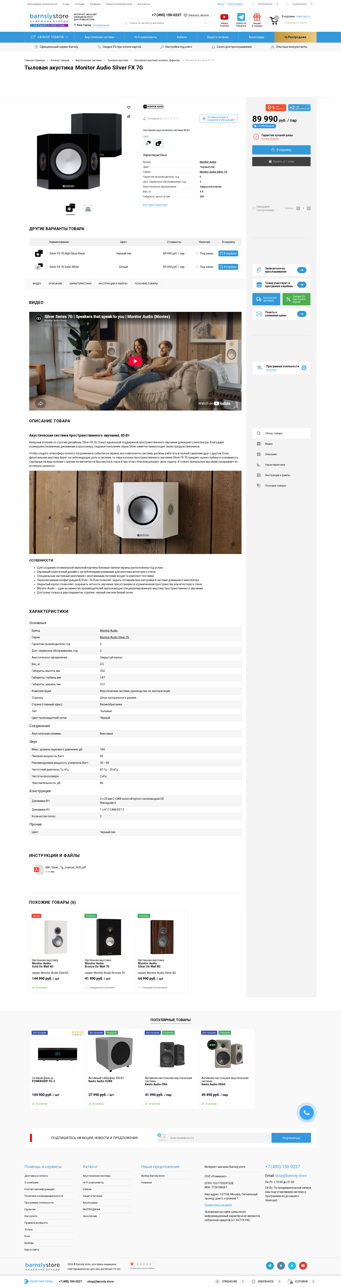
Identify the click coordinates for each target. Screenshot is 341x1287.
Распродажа (297, 37)
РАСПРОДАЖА (91, 1209)
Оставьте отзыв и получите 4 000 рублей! (220, 118)
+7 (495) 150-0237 (166, 15)
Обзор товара (273, 433)
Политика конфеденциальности (43, 1195)
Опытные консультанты (291, 46)
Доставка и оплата (36, 1175)
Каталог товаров (51, 37)
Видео (269, 443)
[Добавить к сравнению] (128, 116)
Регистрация (235, 3)
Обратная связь (41, 1281)
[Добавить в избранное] (128, 107)
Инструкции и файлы (277, 475)
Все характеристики (155, 204)
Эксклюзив (90, 1216)
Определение (101, 25)
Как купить (30, 1216)
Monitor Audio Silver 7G (213, 171)
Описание (271, 454)
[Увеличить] (79, 152)
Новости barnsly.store (119, 4)
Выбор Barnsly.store (153, 1175)
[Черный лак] (158, 143)
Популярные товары (171, 1020)
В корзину (230, 253)
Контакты (144, 4)
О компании (31, 1182)
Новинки (146, 1182)
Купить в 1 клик (283, 161)
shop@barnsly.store (291, 1176)
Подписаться (291, 1138)
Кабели (182, 37)
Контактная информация (39, 1189)
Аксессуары (256, 37)
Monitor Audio (208, 161)
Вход (221, 3)
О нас (66, 4)
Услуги (28, 1229)
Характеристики (275, 464)
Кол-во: (289, 208)
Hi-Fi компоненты (146, 37)
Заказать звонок (198, 15)
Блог (27, 1236)
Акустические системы (99, 37)
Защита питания (218, 37)
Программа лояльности (42, 4)
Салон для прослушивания (234, 46)
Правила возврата (36, 1222)
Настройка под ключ (178, 46)
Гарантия (30, 1209)
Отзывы (80, 4)
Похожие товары (275, 485)
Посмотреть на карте (218, 1204)
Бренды (95, 4)
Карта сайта (31, 1249)
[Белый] (148, 143)
